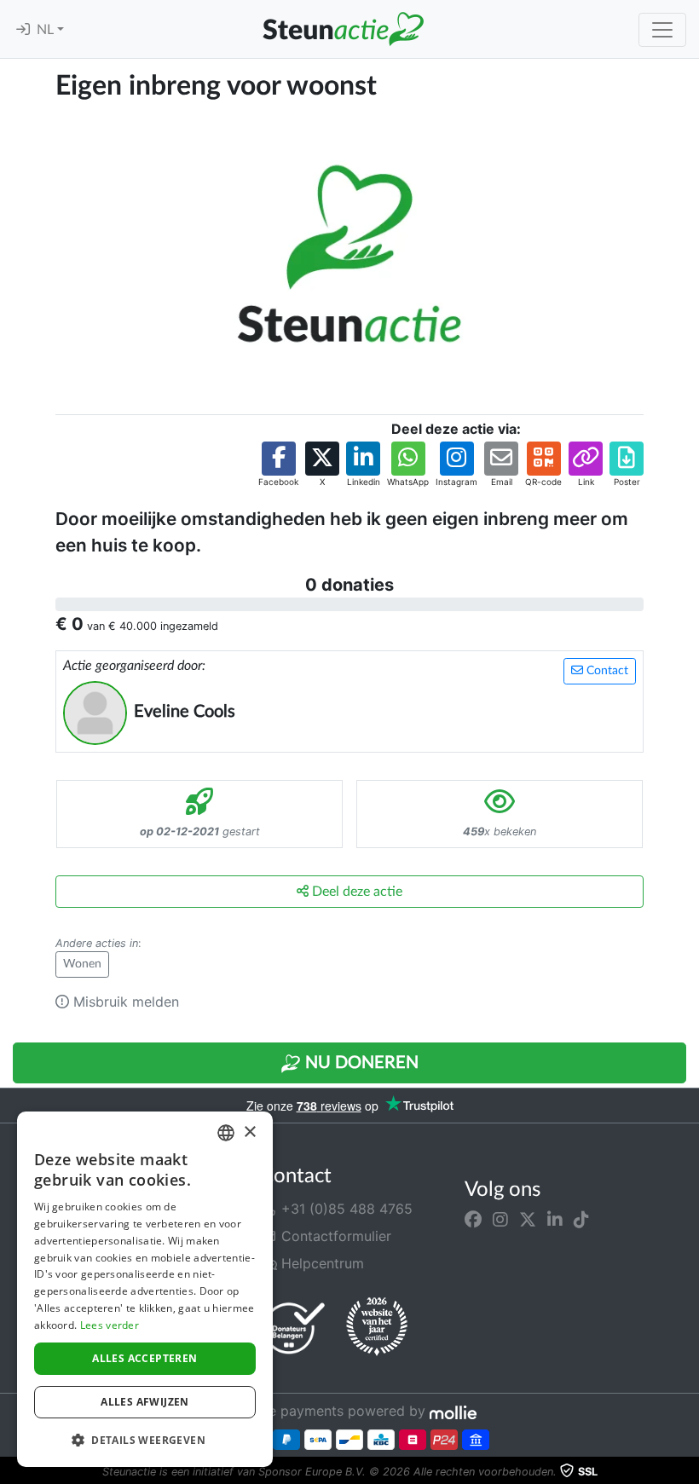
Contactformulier (334, 1235)
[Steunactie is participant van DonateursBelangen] (294, 1327)
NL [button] (47, 30)
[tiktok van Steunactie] (581, 1218)
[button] (278, 465)
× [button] (249, 1132)
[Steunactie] (343, 29)
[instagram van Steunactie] (500, 1218)
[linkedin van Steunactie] (555, 1218)
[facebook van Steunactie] (473, 1218)
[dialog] (145, 1289)
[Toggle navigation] (662, 30)
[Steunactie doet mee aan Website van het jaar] (376, 1327)
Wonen (82, 964)
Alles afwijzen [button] (145, 1401)
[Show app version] (687, 1472)
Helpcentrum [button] (320, 1263)
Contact (605, 671)
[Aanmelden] (23, 30)
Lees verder (109, 1325)
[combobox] (225, 1132)
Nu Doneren (360, 1062)
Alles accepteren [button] (144, 1358)
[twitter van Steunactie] (527, 1218)
